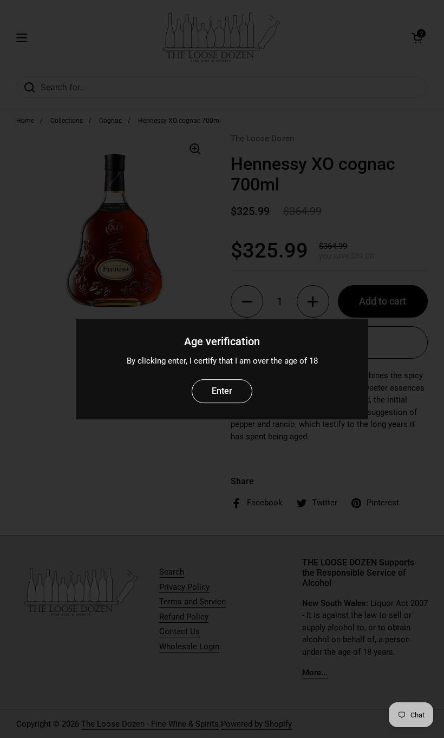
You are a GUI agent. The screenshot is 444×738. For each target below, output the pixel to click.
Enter (222, 391)
